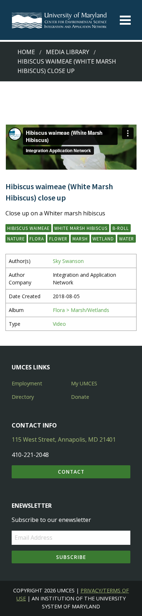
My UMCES (84, 383)
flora (36, 239)
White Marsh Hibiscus (80, 228)
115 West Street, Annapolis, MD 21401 (64, 439)
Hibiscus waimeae (28, 228)
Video (59, 323)
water (126, 239)
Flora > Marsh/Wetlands (81, 310)
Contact (71, 471)
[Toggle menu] (125, 20)
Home (26, 52)
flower (58, 239)
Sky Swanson (68, 261)
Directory (23, 396)
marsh (80, 239)
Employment (27, 383)
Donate (80, 396)
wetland (103, 239)
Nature (16, 239)
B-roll (121, 228)
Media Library (67, 52)
